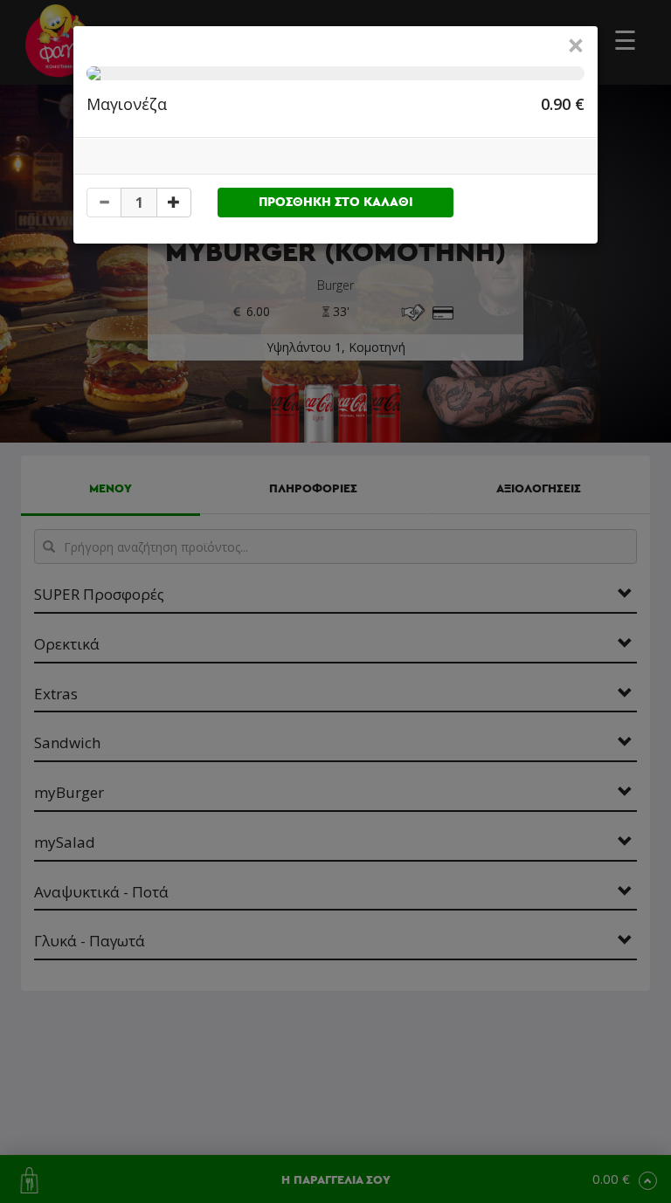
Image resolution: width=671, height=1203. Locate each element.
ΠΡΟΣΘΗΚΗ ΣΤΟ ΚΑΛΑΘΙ (336, 202)
